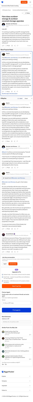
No (6, 364)
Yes (3, 364)
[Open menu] (30, 2)
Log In (5, 263)
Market (3, 300)
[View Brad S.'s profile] (3, 54)
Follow (28, 13)
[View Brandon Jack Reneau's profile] (3, 24)
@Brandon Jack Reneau (11, 57)
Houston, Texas (7, 10)
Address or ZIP (5, 318)
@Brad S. (4, 152)
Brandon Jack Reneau (11, 23)
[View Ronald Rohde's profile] (3, 234)
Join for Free (13, 263)
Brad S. (8, 53)
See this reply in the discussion (9, 93)
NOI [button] (11, 197)
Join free (24, 2)
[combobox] (17, 303)
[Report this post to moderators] (17, 45)
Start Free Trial (16, 286)
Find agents (16, 310)
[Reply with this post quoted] (12, 45)
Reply (8, 45)
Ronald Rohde (9, 234)
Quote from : (15, 178)
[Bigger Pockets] (2, 2)
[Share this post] (15, 45)
